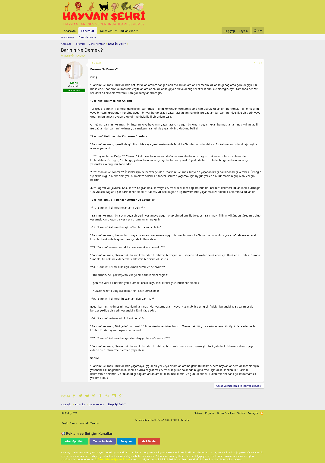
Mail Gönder (149, 441)
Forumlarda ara (87, 37)
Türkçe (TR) (70, 413)
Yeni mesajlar (68, 37)
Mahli (67, 55)
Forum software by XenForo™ (162, 420)
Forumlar (87, 31)
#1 (260, 62)
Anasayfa (70, 31)
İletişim (198, 413)
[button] (116, 30)
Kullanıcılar (127, 31)
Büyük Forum (69, 423)
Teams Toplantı (102, 441)
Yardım (241, 413)
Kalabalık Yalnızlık (89, 423)
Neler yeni (106, 31)
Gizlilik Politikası (226, 413)
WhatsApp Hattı (74, 441)
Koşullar (209, 413)
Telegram (127, 441)
